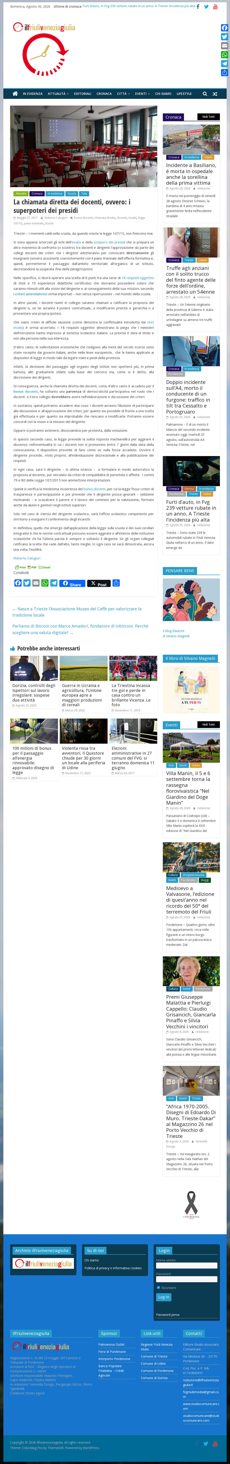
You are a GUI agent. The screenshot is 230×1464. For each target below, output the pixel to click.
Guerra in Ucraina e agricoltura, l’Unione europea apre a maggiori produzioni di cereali (82, 695)
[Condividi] (224, 72)
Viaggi (205, 880)
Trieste (189, 260)
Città (121, 93)
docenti (122, 218)
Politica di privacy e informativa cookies (113, 1268)
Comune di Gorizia (154, 1378)
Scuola (72, 193)
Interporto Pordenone (114, 1359)
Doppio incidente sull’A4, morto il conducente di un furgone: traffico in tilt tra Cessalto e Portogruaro (188, 397)
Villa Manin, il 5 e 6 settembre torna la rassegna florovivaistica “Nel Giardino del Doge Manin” (188, 788)
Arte (171, 765)
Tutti (84, 193)
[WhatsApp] (224, 54)
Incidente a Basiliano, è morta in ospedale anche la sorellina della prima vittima (191, 174)
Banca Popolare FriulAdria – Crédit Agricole (111, 1370)
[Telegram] (224, 63)
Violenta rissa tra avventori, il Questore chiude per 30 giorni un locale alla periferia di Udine (83, 757)
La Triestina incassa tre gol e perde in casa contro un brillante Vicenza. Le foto (131, 695)
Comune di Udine (153, 1363)
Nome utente (166, 1260)
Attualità (56, 93)
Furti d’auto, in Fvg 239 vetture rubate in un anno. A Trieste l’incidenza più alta (139, 6)
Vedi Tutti (208, 117)
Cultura (173, 875)
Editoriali (82, 93)
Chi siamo (163, 93)
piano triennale (33, 223)
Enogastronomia (193, 875)
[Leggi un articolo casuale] (215, 93)
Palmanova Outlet (111, 1344)
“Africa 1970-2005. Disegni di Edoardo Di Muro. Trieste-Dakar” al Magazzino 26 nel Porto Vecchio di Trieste (191, 1121)
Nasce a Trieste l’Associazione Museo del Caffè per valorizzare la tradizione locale (77, 612)
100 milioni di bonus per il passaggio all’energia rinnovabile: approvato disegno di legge (33, 760)
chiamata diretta (104, 218)
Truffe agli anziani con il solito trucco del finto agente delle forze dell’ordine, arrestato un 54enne (191, 279)
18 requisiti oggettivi (138, 277)
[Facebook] (224, 27)
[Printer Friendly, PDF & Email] (32, 567)
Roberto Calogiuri (56, 218)
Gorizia (189, 489)
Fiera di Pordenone (112, 1351)
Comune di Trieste (154, 1356)
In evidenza (32, 93)
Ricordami (168, 1288)
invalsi (132, 218)
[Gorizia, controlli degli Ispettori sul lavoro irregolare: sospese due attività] (34, 658)
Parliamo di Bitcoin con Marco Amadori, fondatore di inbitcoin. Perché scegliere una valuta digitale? (80, 629)
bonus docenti (83, 218)
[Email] (224, 45)
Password (163, 1274)
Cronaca (104, 93)
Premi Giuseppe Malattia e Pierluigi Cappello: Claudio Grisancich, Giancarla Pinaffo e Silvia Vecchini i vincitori (191, 1011)
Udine (208, 157)
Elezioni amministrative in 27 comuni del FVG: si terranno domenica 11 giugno (133, 757)
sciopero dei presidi (109, 242)
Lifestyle (184, 93)
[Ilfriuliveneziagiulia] (15, 94)
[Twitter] (224, 36)
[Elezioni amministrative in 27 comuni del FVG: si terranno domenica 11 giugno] (133, 721)
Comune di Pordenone (157, 1371)
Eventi (140, 93)
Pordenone (175, 374)
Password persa (167, 1314)
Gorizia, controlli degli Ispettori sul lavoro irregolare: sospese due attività (33, 693)
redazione (203, 188)
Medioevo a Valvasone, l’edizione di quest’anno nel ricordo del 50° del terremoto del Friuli (190, 900)
